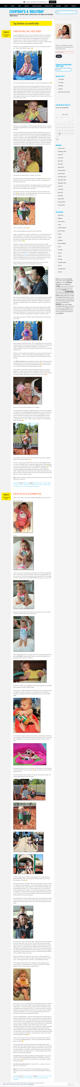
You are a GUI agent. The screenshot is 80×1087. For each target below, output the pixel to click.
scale (67, 306)
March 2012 (61, 198)
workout (60, 271)
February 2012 (61, 202)
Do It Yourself (61, 231)
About (5, 6)
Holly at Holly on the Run (7, 35)
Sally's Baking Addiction (61, 306)
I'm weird (65, 297)
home (59, 246)
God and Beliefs (62, 243)
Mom (65, 299)
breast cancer (61, 221)
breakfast (58, 282)
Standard (15, 483)
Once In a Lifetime (49, 6)
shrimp (72, 306)
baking (70, 279)
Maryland (60, 299)
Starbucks (67, 308)
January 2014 (61, 148)
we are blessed (28, 486)
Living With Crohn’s (36, 6)
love (73, 297)
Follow (58, 56)
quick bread (62, 302)
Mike (63, 299)
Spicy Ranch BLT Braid (64, 92)
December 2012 (62, 176)
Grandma (61, 293)
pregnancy (58, 302)
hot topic (72, 295)
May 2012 (60, 192)
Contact (13, 6)
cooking (67, 284)
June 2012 (60, 189)
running (69, 304)
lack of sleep (38, 484)
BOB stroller (70, 280)
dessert (57, 290)
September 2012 (62, 183)
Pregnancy (58, 6)
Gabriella (26, 483)
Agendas (60, 88)
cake (61, 282)
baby (57, 279)
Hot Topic (60, 249)
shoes (70, 306)
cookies (62, 284)
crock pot (62, 286)
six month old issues (18, 486)
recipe (58, 304)
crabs (70, 284)
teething (66, 309)
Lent (70, 297)
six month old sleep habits (39, 1077)
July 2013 (60, 154)
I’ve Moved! (61, 79)
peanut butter (71, 300)
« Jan (57, 139)
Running (60, 259)
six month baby (46, 484)
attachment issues (37, 483)
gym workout (71, 293)
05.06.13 (6, 32)
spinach (63, 308)
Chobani (69, 282)
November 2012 (62, 179)
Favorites (26, 6)
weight (57, 313)
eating (59, 234)
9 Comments (36, 486)
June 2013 (60, 157)
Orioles (58, 300)
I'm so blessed (59, 297)
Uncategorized (61, 268)
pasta (66, 300)
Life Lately (60, 82)
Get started (52, 1)
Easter (60, 290)
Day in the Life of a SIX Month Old (27, 493)
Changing (60, 85)
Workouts (73, 6)
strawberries (58, 309)
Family (19, 6)
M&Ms (57, 299)
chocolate (58, 284)
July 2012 (60, 186)
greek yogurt (66, 293)
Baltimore (60, 218)
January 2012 (61, 205)
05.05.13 (6, 494)
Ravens (60, 253)
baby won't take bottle (28, 484)
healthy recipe (63, 295)
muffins (67, 299)
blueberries (64, 280)
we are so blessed (69, 311)
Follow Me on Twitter (63, 105)
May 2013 (60, 161)
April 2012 (60, 195)
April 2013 (60, 164)
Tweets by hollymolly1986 (62, 107)
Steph (72, 308)
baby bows (60, 215)
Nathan (71, 299)
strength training (62, 262)
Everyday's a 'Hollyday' (26, 11)
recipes (60, 256)
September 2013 (62, 151)
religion (66, 304)
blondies (60, 280)
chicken (64, 282)
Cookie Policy (31, 1084)
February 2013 (61, 170)
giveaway (57, 293)
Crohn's (65, 286)
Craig (59, 224)
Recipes (66, 6)
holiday (68, 295)
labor (68, 297)
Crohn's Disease (62, 227)
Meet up (25, 254)
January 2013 (61, 173)
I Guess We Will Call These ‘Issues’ (27, 31)
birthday (57, 280)
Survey (59, 265)
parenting (63, 300)
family (16, 1077)
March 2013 (61, 167)
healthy (57, 295)
